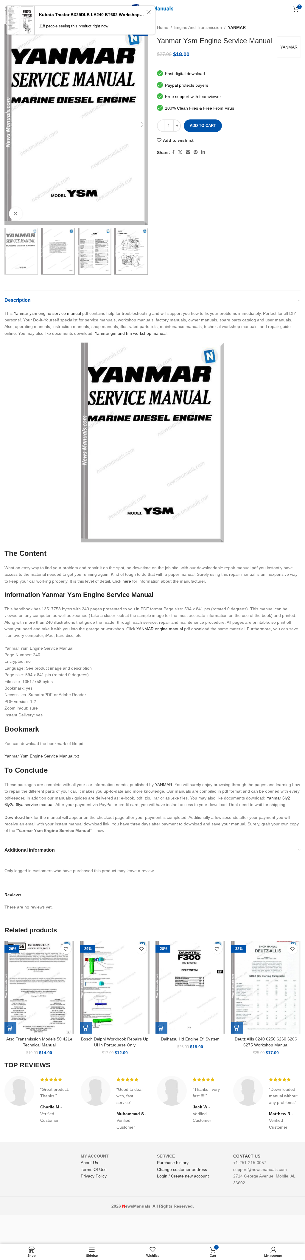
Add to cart (203, 125)
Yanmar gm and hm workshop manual (130, 333)
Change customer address (182, 1169)
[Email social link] (188, 152)
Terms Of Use (94, 1169)
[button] (10, 1028)
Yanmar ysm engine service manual (47, 313)
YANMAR (237, 27)
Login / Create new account (183, 1176)
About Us (89, 1162)
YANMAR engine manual (159, 628)
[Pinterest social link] (196, 152)
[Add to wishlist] (66, 949)
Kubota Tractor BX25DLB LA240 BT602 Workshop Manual (91, 14)
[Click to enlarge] (15, 213)
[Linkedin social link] (203, 152)
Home (162, 27)
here (126, 581)
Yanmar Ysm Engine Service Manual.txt (41, 756)
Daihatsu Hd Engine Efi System (190, 1039)
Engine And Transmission (198, 27)
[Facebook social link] (173, 152)
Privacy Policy (94, 1176)
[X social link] (180, 152)
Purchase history (173, 1162)
